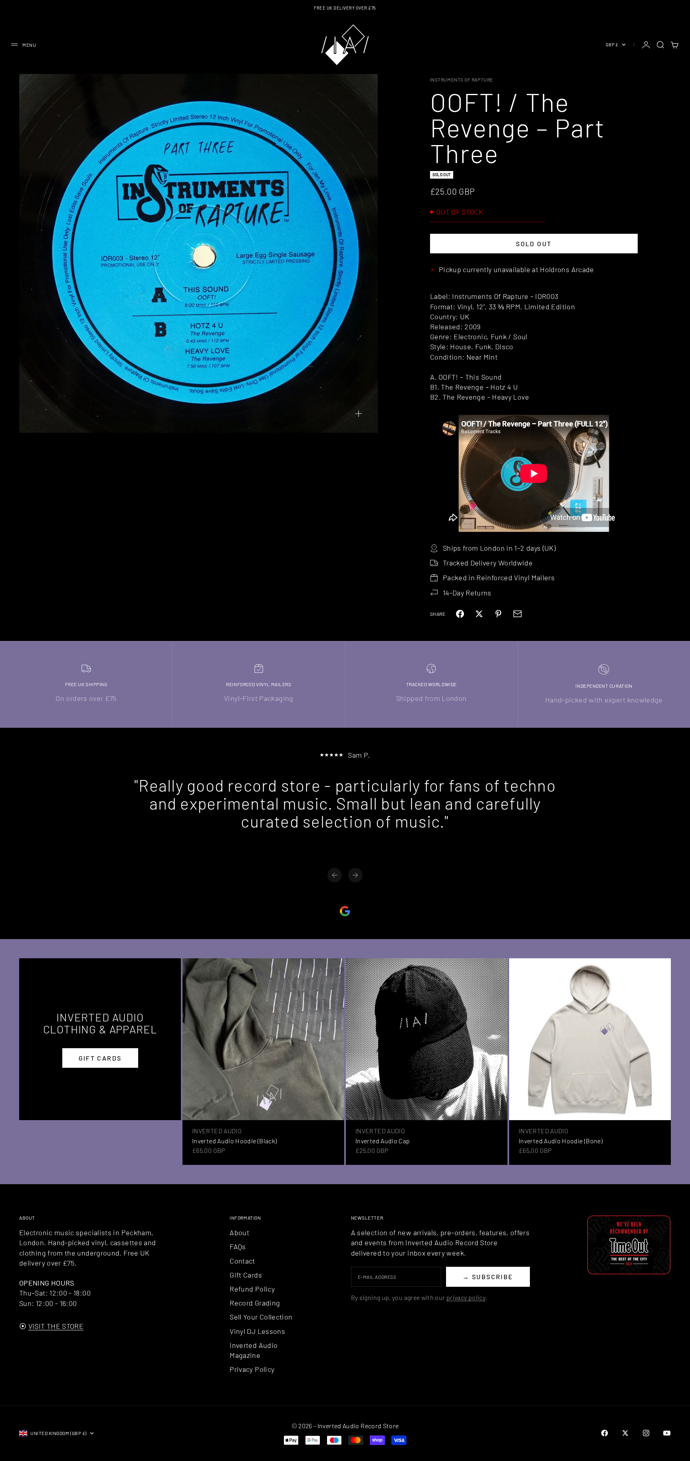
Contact (242, 1260)
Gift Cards (246, 1274)
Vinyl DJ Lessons (257, 1331)
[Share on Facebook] (460, 614)
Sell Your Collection (261, 1316)
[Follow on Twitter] (625, 1433)
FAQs (238, 1246)
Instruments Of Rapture (461, 79)
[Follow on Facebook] (605, 1433)
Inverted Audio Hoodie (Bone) (561, 1141)
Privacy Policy (252, 1369)
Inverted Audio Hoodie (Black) (234, 1141)
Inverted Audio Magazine (254, 1350)
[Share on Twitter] (479, 614)
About (239, 1232)
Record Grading (255, 1302)
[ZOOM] (359, 414)
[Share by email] (517, 614)
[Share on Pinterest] (498, 614)
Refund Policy (252, 1288)
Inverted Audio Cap (382, 1141)
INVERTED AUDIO (217, 1131)
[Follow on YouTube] (667, 1433)
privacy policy (465, 1297)
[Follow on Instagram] (646, 1433)
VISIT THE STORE (55, 1326)
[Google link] (345, 911)
